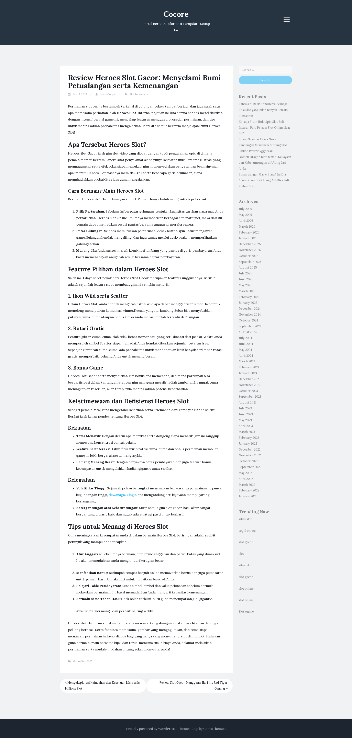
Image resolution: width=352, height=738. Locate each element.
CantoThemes (214, 729)
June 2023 (246, 414)
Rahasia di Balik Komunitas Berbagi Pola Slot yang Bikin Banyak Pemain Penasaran (263, 110)
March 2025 (247, 291)
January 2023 (248, 443)
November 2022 (250, 455)
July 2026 (245, 209)
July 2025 (245, 273)
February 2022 (249, 490)
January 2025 (248, 303)
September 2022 (250, 467)
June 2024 (246, 344)
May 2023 (245, 420)
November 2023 (250, 385)
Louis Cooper (108, 94)
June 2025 (246, 279)
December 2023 (249, 379)
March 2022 (247, 485)
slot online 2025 (82, 661)
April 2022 (246, 479)
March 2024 (247, 361)
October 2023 (248, 391)
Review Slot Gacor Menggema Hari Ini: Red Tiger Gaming (194, 685)
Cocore (176, 14)
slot (241, 554)
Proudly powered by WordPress (151, 729)
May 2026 (245, 215)
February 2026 (249, 232)
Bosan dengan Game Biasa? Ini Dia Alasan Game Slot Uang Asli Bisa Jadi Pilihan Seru (264, 180)
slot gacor (246, 542)
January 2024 (248, 373)
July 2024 (245, 338)
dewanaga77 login (123, 495)
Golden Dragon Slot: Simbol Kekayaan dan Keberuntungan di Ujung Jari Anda (265, 163)
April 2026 (246, 221)
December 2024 (250, 308)
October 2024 (248, 320)
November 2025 (250, 250)
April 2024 (246, 355)
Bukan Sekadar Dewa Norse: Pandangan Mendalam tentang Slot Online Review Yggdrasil (263, 145)
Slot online (246, 611)
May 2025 (245, 285)
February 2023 (249, 438)
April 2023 (246, 426)
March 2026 (247, 226)
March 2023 (247, 432)
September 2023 (250, 396)
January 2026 (248, 238)
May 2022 (245, 473)
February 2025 (249, 297)
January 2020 (248, 496)
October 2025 (248, 256)
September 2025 (250, 262)
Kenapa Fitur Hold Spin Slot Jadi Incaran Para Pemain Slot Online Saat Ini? (264, 127)
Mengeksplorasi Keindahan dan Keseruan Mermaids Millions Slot (102, 685)
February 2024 (249, 367)
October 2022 (248, 461)
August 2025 (248, 267)
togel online (247, 531)
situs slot (245, 519)
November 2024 (250, 314)
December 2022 (250, 449)
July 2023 (245, 408)
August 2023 (247, 402)
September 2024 (250, 326)
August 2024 (248, 332)
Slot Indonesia (139, 94)
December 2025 (250, 244)
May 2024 (245, 350)
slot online (246, 588)
